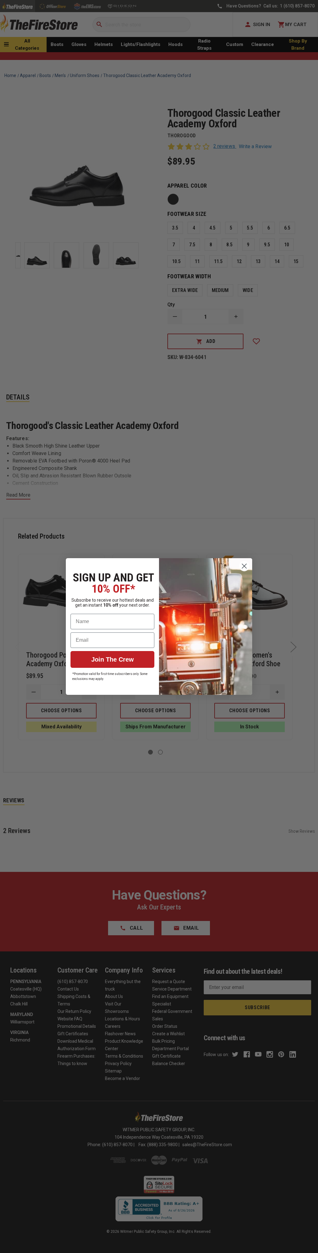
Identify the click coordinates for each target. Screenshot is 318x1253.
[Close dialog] (244, 566)
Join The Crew (112, 659)
